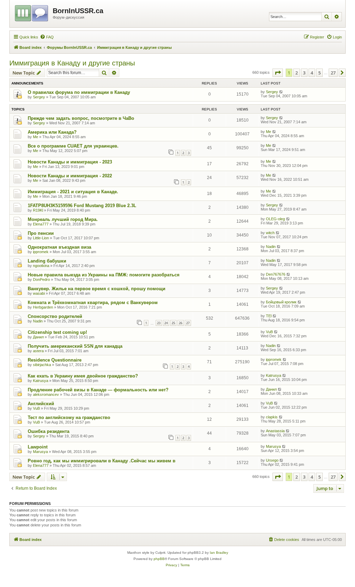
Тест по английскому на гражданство (69, 417)
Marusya (40, 452)
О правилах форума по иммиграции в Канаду (79, 92)
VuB (269, 332)
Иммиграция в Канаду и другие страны (72, 63)
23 (159, 323)
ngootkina (41, 266)
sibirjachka (42, 365)
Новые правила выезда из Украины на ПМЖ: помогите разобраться (104, 274)
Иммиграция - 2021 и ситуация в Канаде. (73, 191)
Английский (41, 403)
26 (180, 323)
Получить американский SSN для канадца (75, 346)
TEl (268, 316)
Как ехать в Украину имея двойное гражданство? (83, 376)
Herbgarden (43, 307)
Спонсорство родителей (55, 316)
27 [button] (333, 73)
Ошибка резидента (48, 431)
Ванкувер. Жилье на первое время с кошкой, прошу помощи (96, 288)
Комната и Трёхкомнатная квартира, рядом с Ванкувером (93, 302)
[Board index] (32, 12)
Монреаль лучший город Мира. (63, 219)
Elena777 (41, 224)
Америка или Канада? (52, 132)
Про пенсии (41, 233)
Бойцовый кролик (281, 302)
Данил (38, 337)
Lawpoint (37, 447)
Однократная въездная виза (59, 247)
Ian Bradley (219, 552)
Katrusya (40, 381)
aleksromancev (46, 394)
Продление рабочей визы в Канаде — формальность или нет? (98, 389)
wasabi (39, 293)
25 (173, 323)
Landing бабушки (47, 261)
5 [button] (319, 73)
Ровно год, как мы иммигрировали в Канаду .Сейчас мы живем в (101, 460)
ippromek (41, 252)
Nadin (271, 246)
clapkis (272, 417)
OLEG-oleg (275, 219)
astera (38, 351)
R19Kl (38, 210)
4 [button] (312, 73)
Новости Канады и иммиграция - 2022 (70, 175)
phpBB (159, 559)
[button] (277, 73)
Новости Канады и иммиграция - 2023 (70, 161)
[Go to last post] (281, 92)
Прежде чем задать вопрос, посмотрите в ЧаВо (81, 118)
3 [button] (304, 73)
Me (35, 137)
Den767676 (275, 274)
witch (270, 233)
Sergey (39, 97)
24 (166, 323)
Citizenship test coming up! (57, 332)
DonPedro (41, 279)
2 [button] (296, 73)
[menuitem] (47, 37)
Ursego (272, 460)
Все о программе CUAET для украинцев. (73, 146)
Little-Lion (41, 238)
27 (188, 323)
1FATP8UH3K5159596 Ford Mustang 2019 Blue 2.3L (82, 205)
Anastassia (275, 431)
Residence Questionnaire (54, 360)
